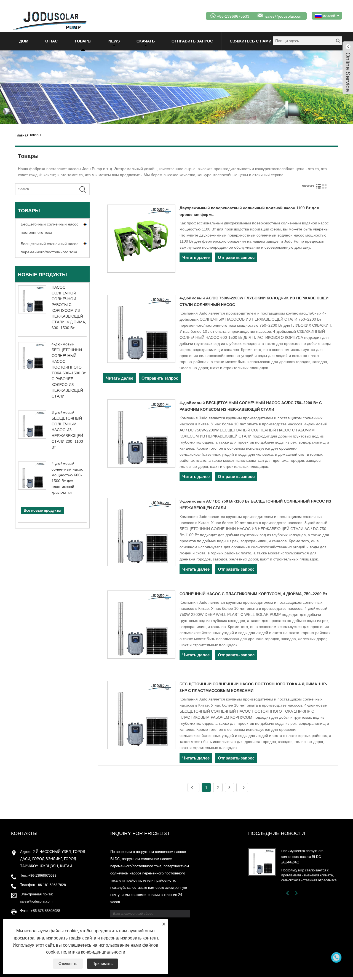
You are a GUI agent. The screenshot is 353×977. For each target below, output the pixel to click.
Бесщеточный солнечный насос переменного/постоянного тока (49, 247)
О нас (51, 41)
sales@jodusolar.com (284, 16)
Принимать (102, 963)
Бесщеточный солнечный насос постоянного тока (49, 228)
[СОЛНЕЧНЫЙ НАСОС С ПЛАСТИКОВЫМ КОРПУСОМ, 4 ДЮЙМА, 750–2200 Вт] (141, 626)
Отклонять (67, 963)
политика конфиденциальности (93, 952)
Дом (23, 41)
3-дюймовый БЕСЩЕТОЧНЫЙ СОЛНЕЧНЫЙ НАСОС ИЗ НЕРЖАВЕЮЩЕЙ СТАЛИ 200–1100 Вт (67, 429)
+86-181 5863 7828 (51, 885)
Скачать (146, 41)
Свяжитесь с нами (250, 41)
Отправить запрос (192, 41)
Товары (83, 41)
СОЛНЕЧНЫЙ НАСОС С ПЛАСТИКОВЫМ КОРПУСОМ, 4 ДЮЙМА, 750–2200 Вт (253, 594)
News (114, 41)
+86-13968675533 (42, 875)
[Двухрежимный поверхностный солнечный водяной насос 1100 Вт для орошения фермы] (141, 240)
